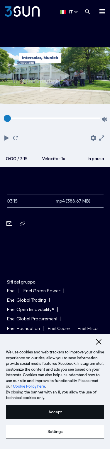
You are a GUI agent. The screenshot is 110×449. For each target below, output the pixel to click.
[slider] (7, 118)
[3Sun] (22, 11)
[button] (7, 137)
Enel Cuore (59, 328)
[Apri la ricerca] (87, 11)
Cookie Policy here (29, 386)
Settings (55, 431)
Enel (11, 290)
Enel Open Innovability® (30, 309)
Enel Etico (87, 328)
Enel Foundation (23, 328)
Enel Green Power (41, 290)
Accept (55, 412)
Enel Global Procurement (32, 319)
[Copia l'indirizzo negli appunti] (22, 223)
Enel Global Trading (26, 300)
